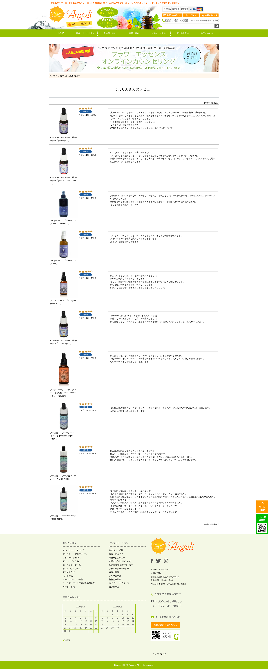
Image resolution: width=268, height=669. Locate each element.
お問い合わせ (207, 33)
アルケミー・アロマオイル (75, 554)
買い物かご (114, 587)
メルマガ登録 (115, 576)
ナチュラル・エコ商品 (73, 579)
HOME (61, 33)
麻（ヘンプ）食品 (71, 561)
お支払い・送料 (158, 33)
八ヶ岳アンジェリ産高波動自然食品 (79, 583)
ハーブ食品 (68, 576)
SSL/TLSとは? (159, 654)
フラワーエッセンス (72, 557)
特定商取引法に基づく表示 (121, 565)
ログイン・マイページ (119, 583)
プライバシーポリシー (119, 568)
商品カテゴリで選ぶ (85, 33)
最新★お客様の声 (117, 557)
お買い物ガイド (116, 554)
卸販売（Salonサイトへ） (120, 561)
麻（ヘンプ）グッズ (72, 565)
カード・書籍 (69, 587)
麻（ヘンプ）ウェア (72, 568)
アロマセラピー (70, 572)
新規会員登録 (183, 33)
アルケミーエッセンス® (73, 550)
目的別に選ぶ (110, 33)
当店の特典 (134, 33)
